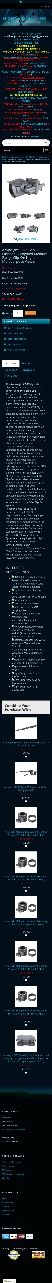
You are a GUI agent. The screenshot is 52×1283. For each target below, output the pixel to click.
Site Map (5, 1214)
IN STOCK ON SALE (35, 63)
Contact (5, 1198)
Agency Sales (35, 33)
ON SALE (37, 109)
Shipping (5, 1206)
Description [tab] (10, 363)
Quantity (7, 313)
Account (44, 6)
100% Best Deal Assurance (13, 1174)
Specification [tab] (11, 369)
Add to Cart (30, 313)
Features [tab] (27, 363)
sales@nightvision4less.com (13, 1129)
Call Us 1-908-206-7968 (26, 42)
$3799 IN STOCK (26, 107)
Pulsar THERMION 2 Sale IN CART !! (22, 57)
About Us (15, 33)
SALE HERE (30, 55)
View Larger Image (28, 238)
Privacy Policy (7, 1202)
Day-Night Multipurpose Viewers (13, 157)
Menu (7, 150)
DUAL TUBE (33, 124)
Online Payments (26, 1255)
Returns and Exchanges (11, 1162)
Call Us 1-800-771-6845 (26, 39)
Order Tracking (8, 1166)
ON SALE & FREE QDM (33, 80)
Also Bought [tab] (11, 375)
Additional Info (8, 1210)
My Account (7, 1170)
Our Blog (24, 33)
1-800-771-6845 (36, 136)
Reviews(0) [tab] (29, 369)
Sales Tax (6, 1178)
